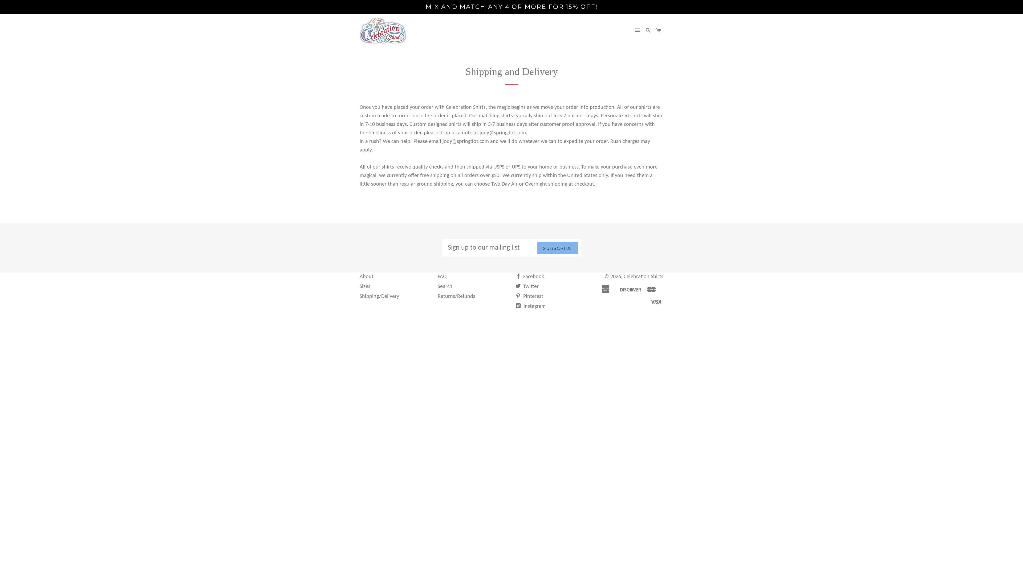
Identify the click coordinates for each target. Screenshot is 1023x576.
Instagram (534, 306)
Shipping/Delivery (379, 296)
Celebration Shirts (643, 276)
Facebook (533, 276)
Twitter (530, 286)
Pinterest (532, 296)
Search (445, 286)
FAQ (442, 276)
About (367, 276)
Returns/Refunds (456, 296)
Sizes (365, 286)
